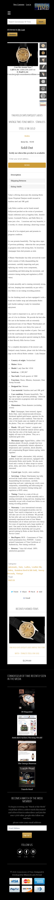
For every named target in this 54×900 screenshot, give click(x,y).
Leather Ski (37, 567)
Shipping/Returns (18, 181)
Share (24, 592)
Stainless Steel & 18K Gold (26, 570)
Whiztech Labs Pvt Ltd (33, 875)
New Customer (18, 5)
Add (40, 592)
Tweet (15, 592)
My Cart (21, 30)
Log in (28, 5)
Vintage (19, 574)
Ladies (27, 567)
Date (21, 567)
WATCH (11, 580)
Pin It (33, 592)
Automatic (12, 567)
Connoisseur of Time (25, 872)
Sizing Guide (16, 187)
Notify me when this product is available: (27, 153)
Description (16, 175)
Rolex (27, 136)
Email (28, 598)
